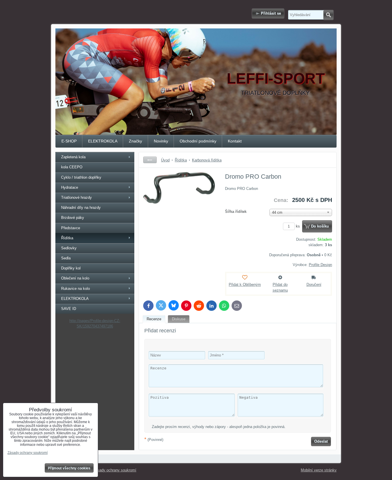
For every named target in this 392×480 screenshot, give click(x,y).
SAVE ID (68, 308)
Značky (135, 141)
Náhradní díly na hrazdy (81, 207)
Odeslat (321, 441)
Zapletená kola (73, 157)
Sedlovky (69, 248)
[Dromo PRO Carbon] (179, 215)
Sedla (66, 258)
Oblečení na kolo (75, 278)
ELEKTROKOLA (102, 141)
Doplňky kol (71, 268)
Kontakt (235, 141)
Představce (70, 228)
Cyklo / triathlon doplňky (81, 177)
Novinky (161, 141)
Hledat (328, 15)
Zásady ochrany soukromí (114, 470)
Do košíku (320, 226)
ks (298, 226)
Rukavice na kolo (75, 288)
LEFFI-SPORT (276, 78)
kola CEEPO (71, 167)
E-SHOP (69, 141)
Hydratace (69, 187)
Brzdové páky (72, 217)
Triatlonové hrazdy (76, 197)
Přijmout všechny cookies (69, 468)
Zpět (150, 160)
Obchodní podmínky (198, 141)
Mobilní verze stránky (319, 470)
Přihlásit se (271, 13)
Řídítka (67, 238)
